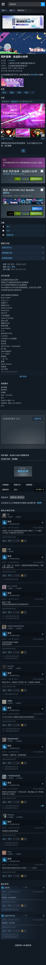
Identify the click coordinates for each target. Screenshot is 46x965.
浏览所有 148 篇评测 (23, 945)
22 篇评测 (19, 741)
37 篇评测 (10, 551)
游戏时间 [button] (5, 490)
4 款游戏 (10, 517)
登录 (9, 146)
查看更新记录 (7, 253)
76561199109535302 (15, 626)
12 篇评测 (19, 778)
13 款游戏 (10, 778)
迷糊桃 (9, 701)
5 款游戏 (10, 668)
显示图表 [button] (38, 489)
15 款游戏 (10, 817)
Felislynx (10, 815)
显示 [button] (15, 490)
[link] (22, 179)
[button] (4, 10)
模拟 (11, 92)
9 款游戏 (10, 703)
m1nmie (10, 666)
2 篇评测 (18, 854)
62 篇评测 (19, 817)
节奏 (19, 92)
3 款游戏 (10, 628)
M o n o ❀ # (12, 586)
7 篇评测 (18, 668)
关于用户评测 (5, 459)
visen (9, 852)
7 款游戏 (10, 588)
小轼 (9, 549)
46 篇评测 (19, 628)
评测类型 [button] (5, 485)
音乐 (26, 92)
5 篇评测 (18, 517)
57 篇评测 (18, 588)
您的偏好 (15, 459)
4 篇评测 (18, 703)
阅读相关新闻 (7, 258)
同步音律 (34, 75)
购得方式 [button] (17, 485)
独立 (4, 92)
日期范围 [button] (29, 485)
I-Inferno (11, 60)
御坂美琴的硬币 (13, 739)
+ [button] (32, 92)
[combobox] (24, 4)
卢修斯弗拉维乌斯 (13, 776)
